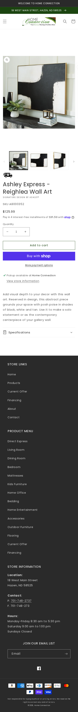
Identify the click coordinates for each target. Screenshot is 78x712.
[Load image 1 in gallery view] (18, 160)
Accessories (16, 518)
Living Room (16, 450)
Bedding (13, 501)
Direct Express (17, 441)
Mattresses (15, 476)
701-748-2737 (21, 601)
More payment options (39, 265)
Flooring (13, 536)
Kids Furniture (17, 484)
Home (12, 374)
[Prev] (4, 161)
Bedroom (14, 467)
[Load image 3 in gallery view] (59, 160)
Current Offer (17, 391)
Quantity (8, 224)
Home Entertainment (23, 510)
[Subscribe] (66, 653)
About (12, 409)
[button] (5, 21)
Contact (14, 417)
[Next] (74, 161)
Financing (14, 400)
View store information (23, 281)
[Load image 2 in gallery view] (39, 160)
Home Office (17, 493)
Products (14, 383)
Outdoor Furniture (20, 527)
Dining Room (17, 458)
